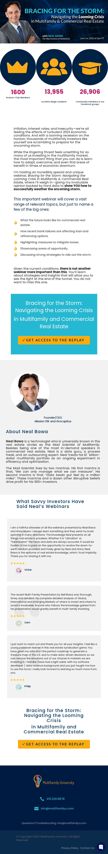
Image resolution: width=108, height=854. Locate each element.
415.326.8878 (56, 799)
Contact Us (87, 848)
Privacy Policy (69, 848)
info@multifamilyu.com (57, 808)
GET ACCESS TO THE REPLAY (55, 340)
